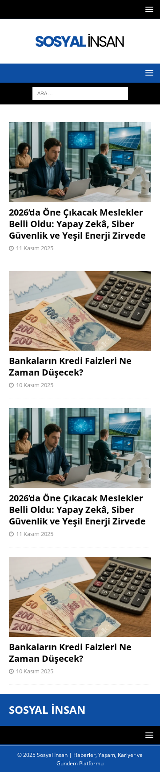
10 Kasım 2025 (34, 385)
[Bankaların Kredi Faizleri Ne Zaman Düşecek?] (80, 311)
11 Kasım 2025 (34, 248)
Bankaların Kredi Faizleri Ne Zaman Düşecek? (70, 366)
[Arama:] (80, 92)
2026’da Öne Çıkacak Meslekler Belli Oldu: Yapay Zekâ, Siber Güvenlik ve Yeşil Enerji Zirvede (77, 223)
